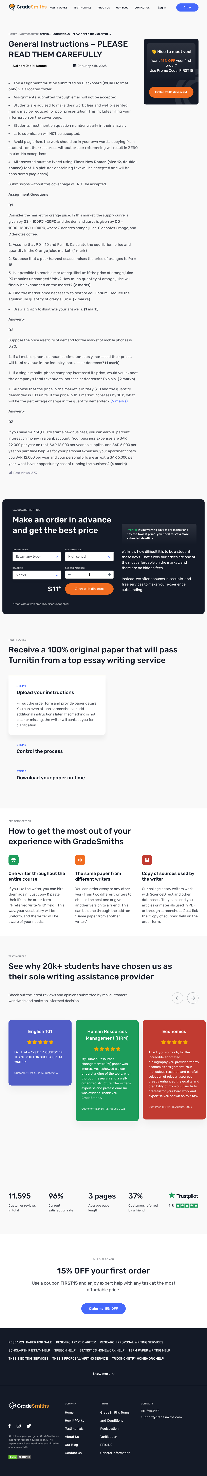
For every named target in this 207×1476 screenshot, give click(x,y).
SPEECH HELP (65, 1350)
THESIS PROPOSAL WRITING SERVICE (80, 1358)
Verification (108, 1437)
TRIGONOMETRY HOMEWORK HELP (138, 1358)
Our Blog (122, 7)
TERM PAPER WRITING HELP (149, 1350)
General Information (115, 1453)
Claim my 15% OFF (103, 1308)
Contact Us (142, 7)
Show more (101, 1374)
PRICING (106, 1445)
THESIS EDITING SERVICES (28, 1358)
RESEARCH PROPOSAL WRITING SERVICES (131, 1342)
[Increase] (109, 574)
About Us (104, 7)
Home (69, 1412)
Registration (109, 1429)
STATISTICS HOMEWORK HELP (102, 1350)
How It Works (59, 7)
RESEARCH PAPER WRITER (76, 1342)
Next (193, 998)
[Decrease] (69, 574)
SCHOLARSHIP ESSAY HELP (29, 1350)
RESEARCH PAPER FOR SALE (30, 1342)
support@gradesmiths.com (161, 1417)
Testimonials (83, 7)
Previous (177, 998)
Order (187, 7)
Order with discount (171, 92)
